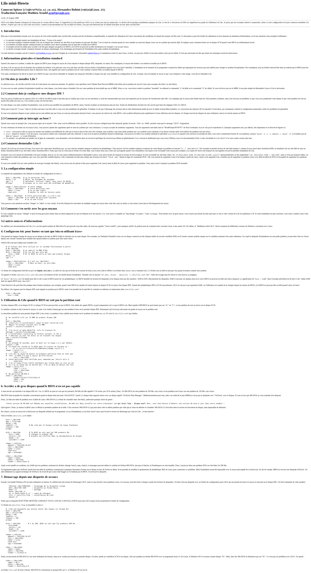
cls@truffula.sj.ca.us (43, 53)
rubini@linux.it (93, 53)
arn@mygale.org (58, 12)
